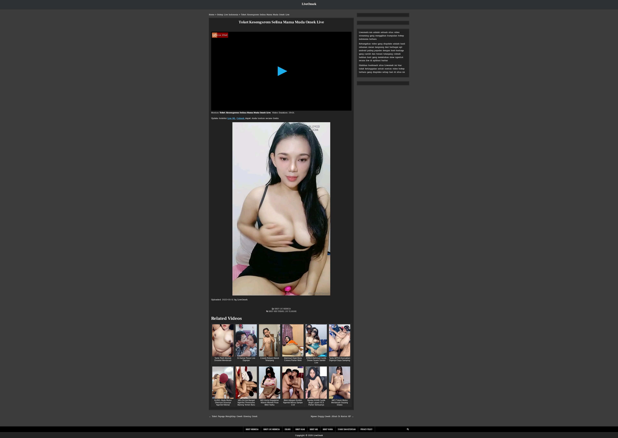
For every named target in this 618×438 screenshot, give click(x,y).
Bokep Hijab (300, 429)
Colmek (241, 118)
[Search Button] (408, 429)
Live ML (231, 118)
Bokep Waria (328, 429)
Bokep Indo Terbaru (276, 311)
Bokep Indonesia (252, 429)
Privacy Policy (366, 429)
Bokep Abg (314, 429)
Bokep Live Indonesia (227, 14)
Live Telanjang (290, 311)
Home (211, 14)
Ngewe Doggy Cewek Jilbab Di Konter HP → (332, 416)
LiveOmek (309, 4)
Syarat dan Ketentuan (347, 429)
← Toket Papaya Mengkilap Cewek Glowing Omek (233, 416)
